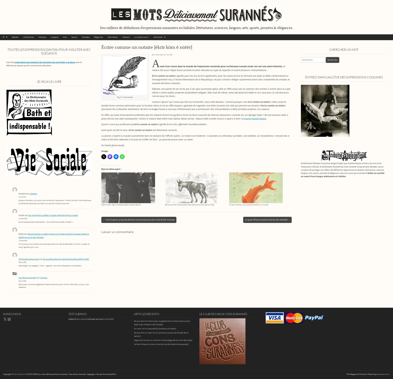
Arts (65, 37)
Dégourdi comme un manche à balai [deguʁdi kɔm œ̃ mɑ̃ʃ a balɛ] (163, 340)
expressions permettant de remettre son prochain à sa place (45, 62)
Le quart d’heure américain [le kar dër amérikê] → (267, 219)
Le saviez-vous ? (141, 37)
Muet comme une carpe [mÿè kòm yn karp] (248, 204)
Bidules (15, 37)
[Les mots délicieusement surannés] (196, 12)
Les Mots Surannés (27, 277)
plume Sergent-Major (255, 118)
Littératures (28, 37)
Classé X (126, 37)
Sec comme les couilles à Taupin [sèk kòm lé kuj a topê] (53, 215)
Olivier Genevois (19, 374)
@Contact (158, 37)
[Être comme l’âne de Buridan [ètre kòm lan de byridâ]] (195, 187)
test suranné (82, 319)
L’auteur (33, 193)
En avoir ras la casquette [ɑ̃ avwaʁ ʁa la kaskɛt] (155, 328)
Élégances (98, 37)
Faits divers (113, 37)
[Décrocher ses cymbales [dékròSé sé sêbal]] (131, 187)
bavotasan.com (382, 374)
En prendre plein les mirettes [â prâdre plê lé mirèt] (66, 259)
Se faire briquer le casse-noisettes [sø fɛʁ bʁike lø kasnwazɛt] (161, 344)
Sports (74, 37)
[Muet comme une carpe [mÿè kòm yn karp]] (259, 187)
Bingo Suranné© (106, 319)
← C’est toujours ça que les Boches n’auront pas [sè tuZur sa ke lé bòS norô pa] (139, 219)
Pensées (85, 37)
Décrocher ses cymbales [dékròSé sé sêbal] (121, 204)
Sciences (42, 37)
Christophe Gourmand (29, 259)
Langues (54, 37)
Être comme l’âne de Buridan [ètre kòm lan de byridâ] (189, 204)
